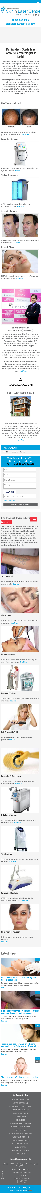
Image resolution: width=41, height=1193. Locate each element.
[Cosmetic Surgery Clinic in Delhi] (20, 236)
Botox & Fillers (20, 1130)
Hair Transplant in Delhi (20, 1144)
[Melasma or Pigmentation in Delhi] (20, 929)
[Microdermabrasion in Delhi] (20, 652)
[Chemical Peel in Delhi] (20, 613)
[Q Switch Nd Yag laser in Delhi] (20, 812)
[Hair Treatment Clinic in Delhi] (20, 729)
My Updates (27, 14)
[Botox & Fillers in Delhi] (20, 272)
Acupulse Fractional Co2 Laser (20, 1106)
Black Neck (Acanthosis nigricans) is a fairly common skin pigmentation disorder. (20, 1012)
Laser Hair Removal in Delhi (20, 1100)
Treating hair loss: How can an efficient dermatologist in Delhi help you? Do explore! (20, 1045)
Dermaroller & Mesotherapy (20, 1123)
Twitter (36, 15)
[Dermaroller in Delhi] (20, 773)
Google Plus (39, 15)
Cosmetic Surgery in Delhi (20, 1140)
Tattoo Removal (20, 1117)
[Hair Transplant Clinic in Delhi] (20, 128)
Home (16, 14)
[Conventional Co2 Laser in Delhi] (20, 890)
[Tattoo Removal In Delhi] (20, 574)
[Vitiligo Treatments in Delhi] (20, 200)
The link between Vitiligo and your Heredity (19, 1077)
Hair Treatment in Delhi (20, 1150)
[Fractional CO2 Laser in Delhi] (20, 691)
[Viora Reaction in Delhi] (20, 851)
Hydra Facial (20, 1154)
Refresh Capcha (9, 500)
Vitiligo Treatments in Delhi (20, 1137)
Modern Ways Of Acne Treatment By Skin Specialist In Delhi (18, 978)
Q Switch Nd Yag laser (20, 1103)
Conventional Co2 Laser (20, 1110)
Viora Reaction (20, 1147)
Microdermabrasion (20, 1113)
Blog (21, 14)
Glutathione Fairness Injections (20, 1133)
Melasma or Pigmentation (20, 1127)
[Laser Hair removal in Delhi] (20, 164)
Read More (25, 134)
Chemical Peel (20, 1120)
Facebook (33, 15)
